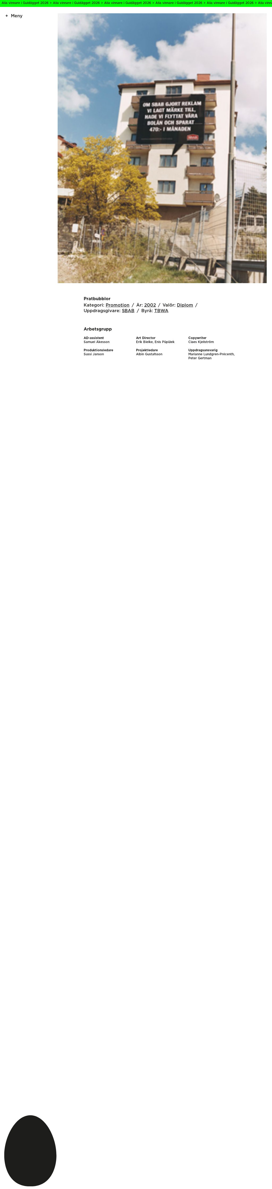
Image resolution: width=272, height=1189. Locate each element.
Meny (17, 16)
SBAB (128, 311)
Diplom (185, 305)
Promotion (117, 305)
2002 (150, 305)
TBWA (161, 311)
